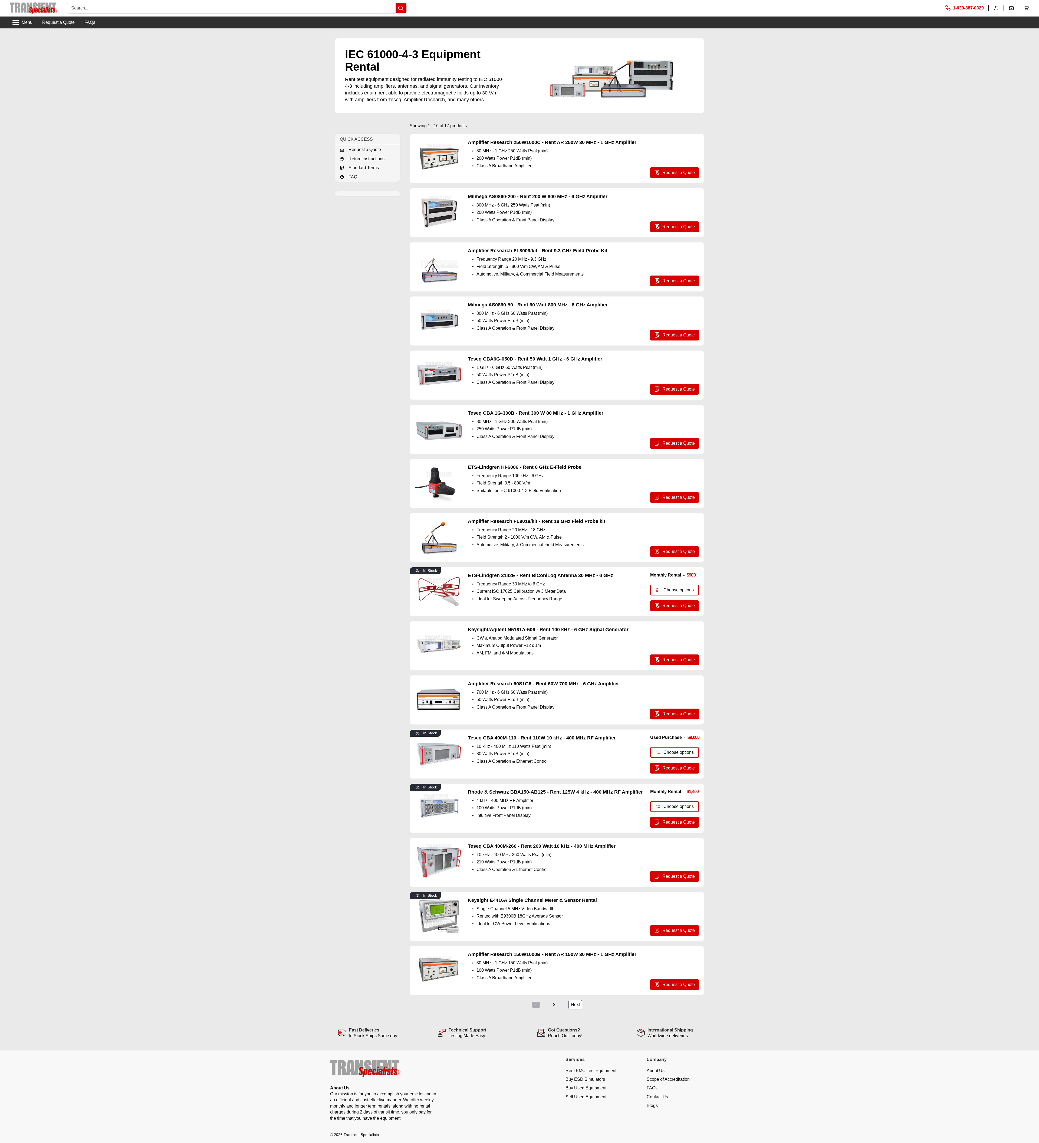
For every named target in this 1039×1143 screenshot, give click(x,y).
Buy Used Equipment (585, 1088)
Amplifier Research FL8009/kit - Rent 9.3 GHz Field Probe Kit (537, 250)
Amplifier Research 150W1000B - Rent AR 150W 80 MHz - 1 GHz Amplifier (552, 954)
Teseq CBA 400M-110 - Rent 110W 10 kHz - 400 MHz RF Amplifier (542, 738)
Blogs (652, 1105)
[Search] (401, 8)
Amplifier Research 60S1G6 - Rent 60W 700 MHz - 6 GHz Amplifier (543, 683)
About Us (656, 1070)
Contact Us (657, 1097)
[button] (1026, 8)
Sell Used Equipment (585, 1097)
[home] (33, 8)
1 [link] (536, 1004)
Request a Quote (58, 22)
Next (575, 1004)
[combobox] (231, 8)
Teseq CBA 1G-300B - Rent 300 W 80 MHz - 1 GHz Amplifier (535, 413)
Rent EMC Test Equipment (590, 1070)
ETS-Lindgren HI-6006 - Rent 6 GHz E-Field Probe (524, 467)
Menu (27, 22)
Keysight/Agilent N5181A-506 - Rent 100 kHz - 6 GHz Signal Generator (548, 629)
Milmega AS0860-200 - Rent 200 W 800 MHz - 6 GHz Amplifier (537, 196)
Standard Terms (363, 167)
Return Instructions (366, 158)
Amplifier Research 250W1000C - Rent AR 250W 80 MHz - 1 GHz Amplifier (552, 142)
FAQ (352, 177)
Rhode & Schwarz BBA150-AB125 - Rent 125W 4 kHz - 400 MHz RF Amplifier (555, 792)
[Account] (996, 8)
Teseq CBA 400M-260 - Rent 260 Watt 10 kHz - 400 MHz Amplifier (542, 846)
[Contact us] (1011, 8)
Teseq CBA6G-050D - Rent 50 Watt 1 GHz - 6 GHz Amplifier (535, 359)
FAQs (89, 22)
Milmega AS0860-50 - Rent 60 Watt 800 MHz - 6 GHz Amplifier (538, 304)
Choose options (678, 590)
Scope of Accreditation (668, 1079)
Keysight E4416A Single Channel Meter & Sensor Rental (532, 900)
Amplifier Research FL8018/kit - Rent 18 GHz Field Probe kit (536, 521)
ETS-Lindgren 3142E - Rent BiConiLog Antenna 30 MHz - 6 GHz (540, 575)
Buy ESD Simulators (585, 1079)
